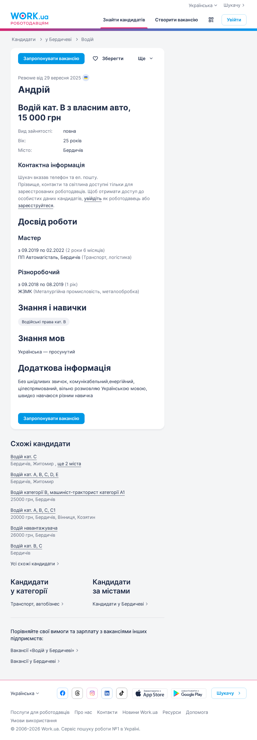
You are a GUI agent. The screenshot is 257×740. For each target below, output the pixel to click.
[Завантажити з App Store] (149, 693)
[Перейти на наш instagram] (92, 693)
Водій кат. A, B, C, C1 (33, 510)
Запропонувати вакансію (51, 58)
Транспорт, (35, 604)
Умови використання (34, 720)
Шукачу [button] (225, 693)
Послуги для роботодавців (40, 712)
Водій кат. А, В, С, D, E (34, 474)
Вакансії (33, 661)
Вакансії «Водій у (42, 650)
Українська (22, 693)
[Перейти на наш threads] (77, 693)
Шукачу (232, 5)
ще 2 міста (69, 463)
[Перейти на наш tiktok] (121, 693)
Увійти (234, 19)
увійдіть (93, 198)
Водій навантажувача (34, 528)
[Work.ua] (29, 18)
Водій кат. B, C (26, 545)
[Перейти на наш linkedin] (106, 693)
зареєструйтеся (35, 205)
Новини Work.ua (140, 712)
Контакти (107, 712)
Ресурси (172, 712)
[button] (211, 19)
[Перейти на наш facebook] (62, 693)
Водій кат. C (24, 456)
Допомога (197, 712)
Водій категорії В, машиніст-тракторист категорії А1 (68, 492)
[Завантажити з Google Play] (188, 693)
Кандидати (118, 604)
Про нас (83, 712)
